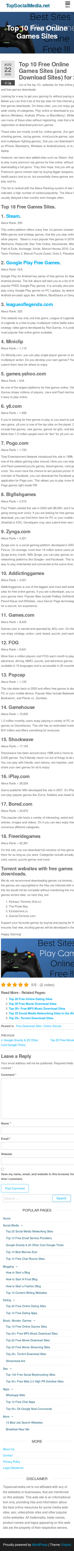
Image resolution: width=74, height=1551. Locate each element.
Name (6, 1123)
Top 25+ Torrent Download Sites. (31, 1018)
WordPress (40, 1544)
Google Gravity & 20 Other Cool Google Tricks (35, 1245)
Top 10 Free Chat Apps (20, 1402)
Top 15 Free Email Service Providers (29, 1238)
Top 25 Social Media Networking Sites (29, 1231)
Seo (5, 1369)
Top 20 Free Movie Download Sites (32, 1003)
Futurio (66, 1544)
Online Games (52, 1026)
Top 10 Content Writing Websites (26, 1293)
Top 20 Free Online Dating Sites (30, 999)
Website (6, 1154)
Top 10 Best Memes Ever (21, 1252)
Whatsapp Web (15, 1395)
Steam (13, 215)
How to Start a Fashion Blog (23, 1286)
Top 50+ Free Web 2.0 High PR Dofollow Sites (35, 1381)
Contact (8, 1455)
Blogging (8, 1266)
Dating (7, 1300)
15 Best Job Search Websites (24, 1422)
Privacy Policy (11, 1462)
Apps (6, 1389)
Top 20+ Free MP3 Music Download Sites (37, 1008)
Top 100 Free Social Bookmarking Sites (30, 1375)
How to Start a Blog (18, 1272)
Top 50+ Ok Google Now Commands (29, 1409)
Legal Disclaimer (13, 1468)
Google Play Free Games (33, 262)
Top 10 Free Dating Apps (21, 1313)
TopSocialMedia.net (28, 5)
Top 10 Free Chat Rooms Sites (25, 1259)
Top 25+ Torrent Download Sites (26, 1354)
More (6, 1416)
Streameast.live (15, 1361)
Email (6, 1138)
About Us (8, 1449)
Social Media (11, 1225)
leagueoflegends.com (29, 304)
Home (6, 1218)
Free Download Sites (29, 1026)
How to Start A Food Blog (21, 1279)
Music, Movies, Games (17, 1320)
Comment (8, 1074)
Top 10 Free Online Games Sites (26, 1326)
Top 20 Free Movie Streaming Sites (28, 1347)
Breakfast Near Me (17, 1429)
